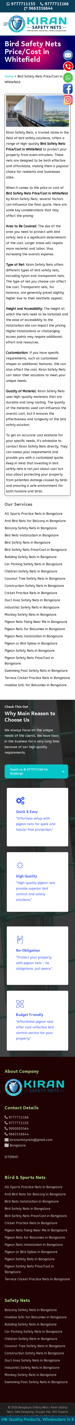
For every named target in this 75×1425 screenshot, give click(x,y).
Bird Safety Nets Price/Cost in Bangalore (36, 550)
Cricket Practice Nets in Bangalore (31, 593)
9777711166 (18, 1117)
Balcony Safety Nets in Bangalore (31, 528)
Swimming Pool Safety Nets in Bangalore (36, 671)
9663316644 (18, 1134)
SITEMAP (11, 1157)
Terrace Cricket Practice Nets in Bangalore (37, 678)
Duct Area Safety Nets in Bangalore (32, 600)
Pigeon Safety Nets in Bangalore (30, 651)
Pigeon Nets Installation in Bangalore (34, 636)
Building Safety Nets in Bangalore (31, 557)
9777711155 (18, 1123)
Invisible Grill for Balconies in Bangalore (36, 685)
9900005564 (18, 1128)
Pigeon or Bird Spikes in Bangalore (31, 643)
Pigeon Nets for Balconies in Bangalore (35, 629)
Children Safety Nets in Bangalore (31, 571)
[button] (6, 24)
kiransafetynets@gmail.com (30, 1140)
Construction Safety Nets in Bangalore (34, 586)
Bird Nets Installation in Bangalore (32, 535)
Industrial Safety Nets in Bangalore (32, 607)
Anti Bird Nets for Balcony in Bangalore (35, 521)
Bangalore (17, 1145)
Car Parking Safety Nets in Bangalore (33, 564)
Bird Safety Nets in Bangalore (27, 542)
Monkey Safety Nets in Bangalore (30, 614)
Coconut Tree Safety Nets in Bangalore (35, 578)
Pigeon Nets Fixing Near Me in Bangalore (36, 622)
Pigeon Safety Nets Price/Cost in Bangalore (29, 660)
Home (9, 76)
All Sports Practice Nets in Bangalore (33, 514)
